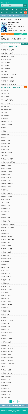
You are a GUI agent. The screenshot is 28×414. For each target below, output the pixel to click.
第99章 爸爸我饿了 (5, 394)
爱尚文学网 (5, 2)
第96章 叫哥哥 (4, 385)
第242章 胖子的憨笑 (5, 68)
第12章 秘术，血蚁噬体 (6, 125)
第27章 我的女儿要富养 (6, 171)
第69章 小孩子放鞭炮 (6, 301)
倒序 (25, 87)
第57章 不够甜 (4, 264)
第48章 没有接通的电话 (6, 236)
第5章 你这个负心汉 (5, 103)
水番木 (12, 25)
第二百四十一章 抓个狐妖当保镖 (8, 84)
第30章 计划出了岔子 (6, 180)
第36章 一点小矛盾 (5, 199)
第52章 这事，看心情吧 (6, 249)
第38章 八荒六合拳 (5, 205)
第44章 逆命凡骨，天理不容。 (8, 224)
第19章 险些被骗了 (5, 146)
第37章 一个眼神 (5, 202)
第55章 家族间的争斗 (6, 258)
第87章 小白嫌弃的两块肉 (7, 357)
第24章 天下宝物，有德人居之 (8, 162)
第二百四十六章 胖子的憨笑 (7, 56)
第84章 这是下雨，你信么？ (7, 348)
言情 (7, 12)
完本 (21, 12)
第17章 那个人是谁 (5, 140)
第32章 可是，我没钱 (6, 187)
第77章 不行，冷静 (5, 326)
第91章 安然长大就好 (6, 370)
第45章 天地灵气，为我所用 (7, 227)
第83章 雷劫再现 (5, 345)
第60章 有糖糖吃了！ (6, 273)
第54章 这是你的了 (5, 255)
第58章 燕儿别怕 (5, 267)
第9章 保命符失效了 (5, 115)
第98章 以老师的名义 (6, 391)
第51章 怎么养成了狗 (6, 246)
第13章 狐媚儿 (4, 128)
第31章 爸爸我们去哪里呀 (7, 183)
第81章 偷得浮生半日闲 (6, 339)
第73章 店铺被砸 (5, 314)
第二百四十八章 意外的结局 (20, 30)
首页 (2, 9)
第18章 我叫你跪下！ (6, 143)
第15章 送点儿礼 (5, 134)
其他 (11, 12)
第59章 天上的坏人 (5, 270)
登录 (25, 12)
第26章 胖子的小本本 (6, 168)
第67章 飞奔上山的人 (6, 295)
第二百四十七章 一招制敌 (7, 53)
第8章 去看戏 (4, 112)
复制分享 (24, 43)
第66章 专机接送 (5, 292)
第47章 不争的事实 (5, 233)
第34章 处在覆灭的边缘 (6, 193)
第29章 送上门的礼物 (6, 177)
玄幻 (7, 9)
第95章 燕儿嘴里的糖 (6, 382)
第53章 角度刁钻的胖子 (6, 252)
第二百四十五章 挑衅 (6, 59)
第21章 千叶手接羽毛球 (6, 152)
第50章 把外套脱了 (5, 242)
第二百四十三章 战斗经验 (7, 78)
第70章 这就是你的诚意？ (7, 304)
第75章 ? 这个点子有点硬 (7, 320)
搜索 (25, 5)
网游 (25, 9)
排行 (16, 12)
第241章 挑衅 (4, 71)
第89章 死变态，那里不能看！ (8, 363)
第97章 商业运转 (5, 388)
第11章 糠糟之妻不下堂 (6, 121)
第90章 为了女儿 (5, 367)
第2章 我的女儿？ (5, 93)
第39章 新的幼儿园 (5, 208)
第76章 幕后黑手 (5, 323)
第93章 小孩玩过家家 (6, 376)
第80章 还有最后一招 (6, 336)
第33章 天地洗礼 (5, 190)
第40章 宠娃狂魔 (5, 211)
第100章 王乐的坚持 (5, 398)
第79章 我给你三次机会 (6, 332)
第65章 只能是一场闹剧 (6, 289)
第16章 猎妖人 (4, 137)
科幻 (2, 12)
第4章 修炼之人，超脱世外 (7, 100)
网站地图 (14, 411)
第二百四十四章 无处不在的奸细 (8, 74)
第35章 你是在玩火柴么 (6, 196)
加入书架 (7, 34)
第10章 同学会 (4, 118)
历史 (21, 9)
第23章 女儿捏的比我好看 (7, 159)
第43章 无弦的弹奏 (5, 221)
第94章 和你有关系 (5, 379)
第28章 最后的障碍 (5, 174)
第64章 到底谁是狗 (5, 286)
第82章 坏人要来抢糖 (6, 342)
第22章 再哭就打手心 (6, 156)
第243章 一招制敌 (5, 65)
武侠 (11, 9)
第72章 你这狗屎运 (5, 311)
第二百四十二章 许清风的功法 (8, 81)
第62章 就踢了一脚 (5, 280)
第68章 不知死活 (5, 298)
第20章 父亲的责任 (5, 149)
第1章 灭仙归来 (4, 90)
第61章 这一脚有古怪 (6, 277)
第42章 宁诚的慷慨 (5, 218)
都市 (16, 9)
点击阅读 (21, 34)
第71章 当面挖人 (5, 308)
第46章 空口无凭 (5, 230)
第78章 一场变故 (5, 329)
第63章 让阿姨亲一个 (6, 283)
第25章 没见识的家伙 (6, 165)
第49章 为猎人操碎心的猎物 (7, 239)
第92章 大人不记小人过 (6, 373)
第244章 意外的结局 (5, 62)
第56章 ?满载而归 (5, 261)
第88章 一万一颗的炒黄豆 (7, 360)
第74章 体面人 (4, 317)
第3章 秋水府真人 (5, 97)
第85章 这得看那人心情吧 (7, 351)
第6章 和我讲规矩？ (5, 106)
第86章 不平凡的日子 (6, 354)
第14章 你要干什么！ (6, 131)
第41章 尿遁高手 (5, 214)
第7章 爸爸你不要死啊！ (6, 109)
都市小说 (10, 19)
